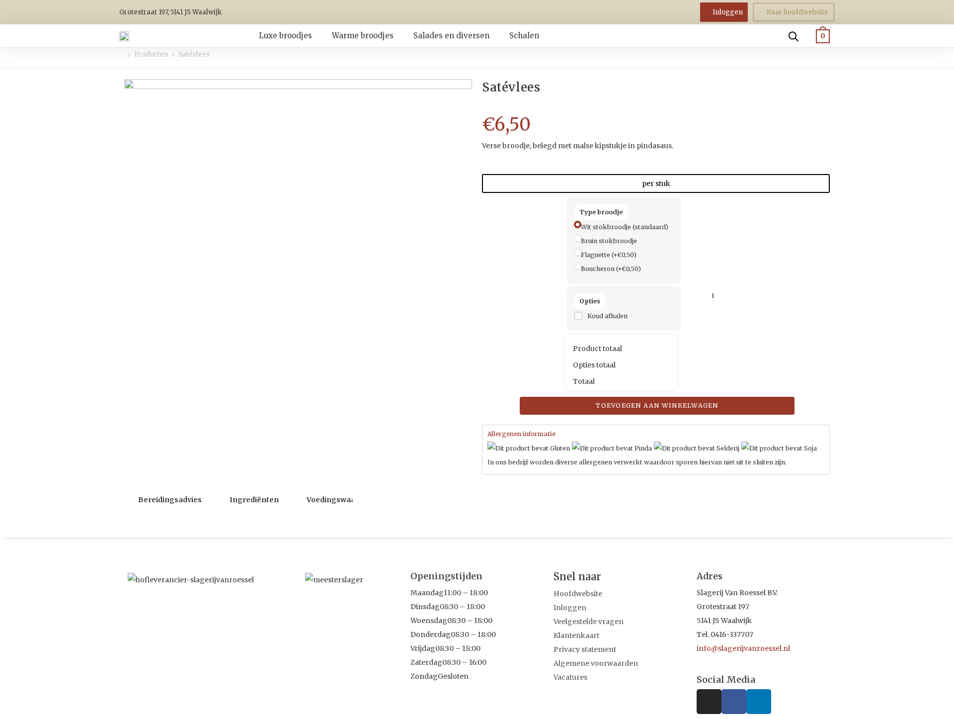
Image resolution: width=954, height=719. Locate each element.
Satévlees (194, 54)
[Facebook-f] (733, 701)
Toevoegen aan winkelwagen (657, 405)
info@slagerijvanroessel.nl (743, 648)
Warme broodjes (363, 35)
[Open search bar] (793, 36)
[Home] (121, 54)
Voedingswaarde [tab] (337, 499)
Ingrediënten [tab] (254, 499)
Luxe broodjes (285, 35)
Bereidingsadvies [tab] (170, 499)
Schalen (524, 35)
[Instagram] (709, 701)
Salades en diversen (451, 35)
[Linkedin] (758, 701)
